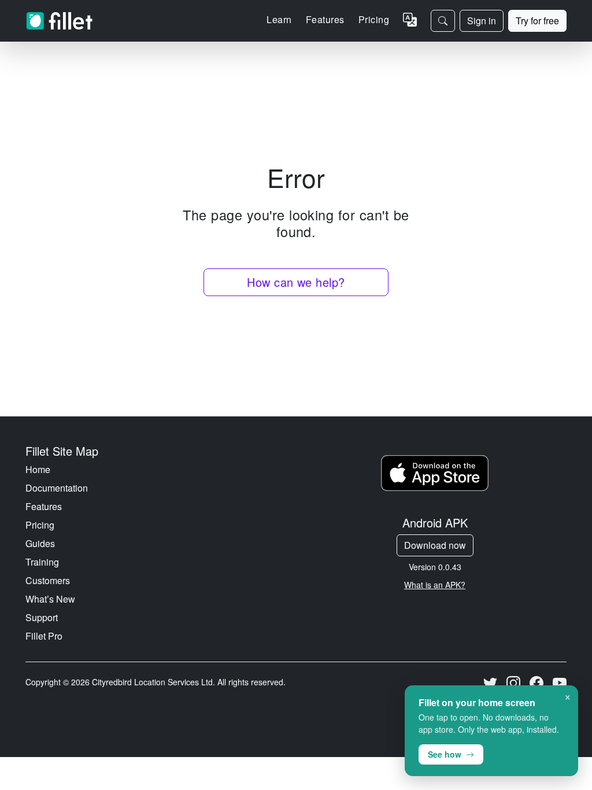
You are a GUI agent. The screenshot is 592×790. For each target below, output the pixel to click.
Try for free (537, 20)
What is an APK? (434, 584)
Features (43, 506)
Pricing (373, 19)
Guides (40, 543)
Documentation (56, 487)
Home (37, 469)
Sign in (481, 20)
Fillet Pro (43, 636)
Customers (47, 580)
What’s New (50, 599)
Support (41, 617)
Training (42, 561)
